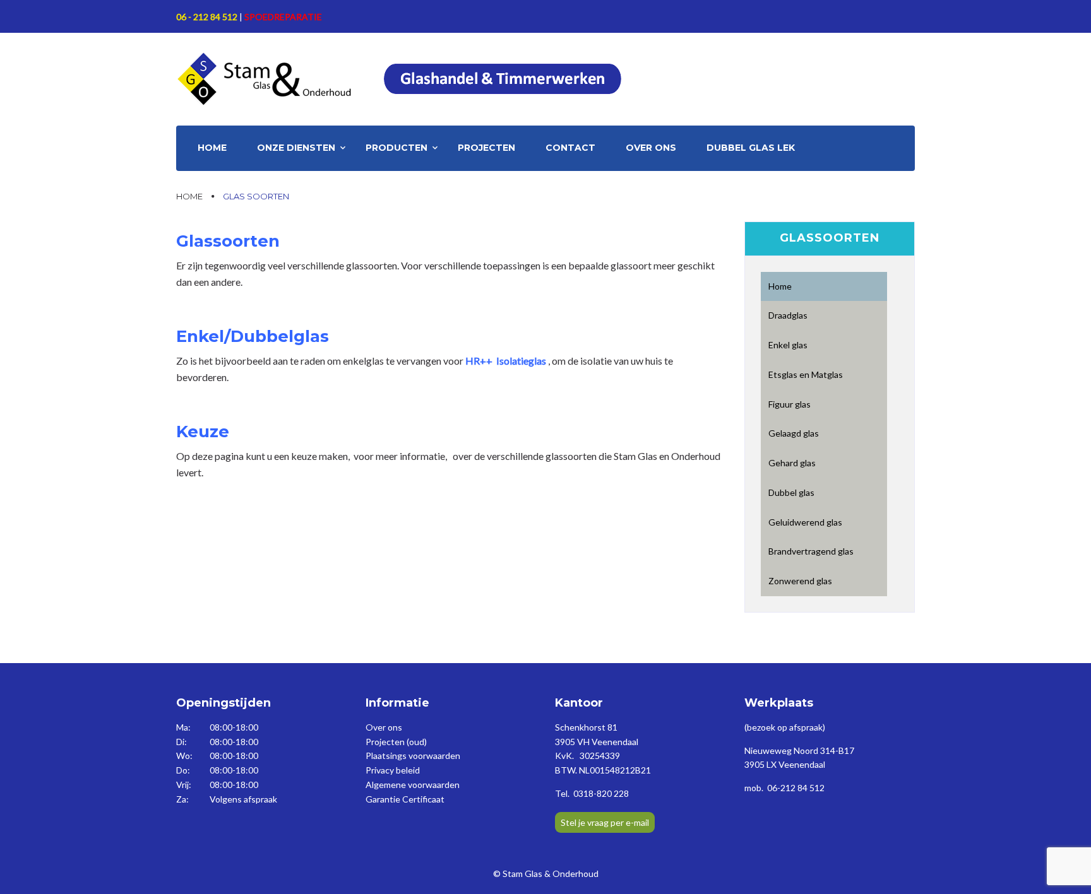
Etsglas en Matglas (805, 374)
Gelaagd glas (793, 433)
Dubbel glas (791, 492)
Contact (570, 147)
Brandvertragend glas (811, 551)
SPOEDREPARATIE (283, 16)
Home (212, 147)
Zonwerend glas (800, 580)
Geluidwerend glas (805, 522)
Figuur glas (789, 404)
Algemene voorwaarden (413, 784)
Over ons (651, 147)
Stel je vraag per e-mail (605, 822)
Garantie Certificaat (405, 799)
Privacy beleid (393, 770)
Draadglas (788, 315)
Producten (396, 147)
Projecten (486, 147)
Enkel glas (788, 344)
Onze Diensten (296, 147)
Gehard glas (792, 462)
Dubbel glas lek (750, 147)
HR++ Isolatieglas (505, 361)
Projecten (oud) (396, 741)
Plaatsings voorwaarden (413, 755)
